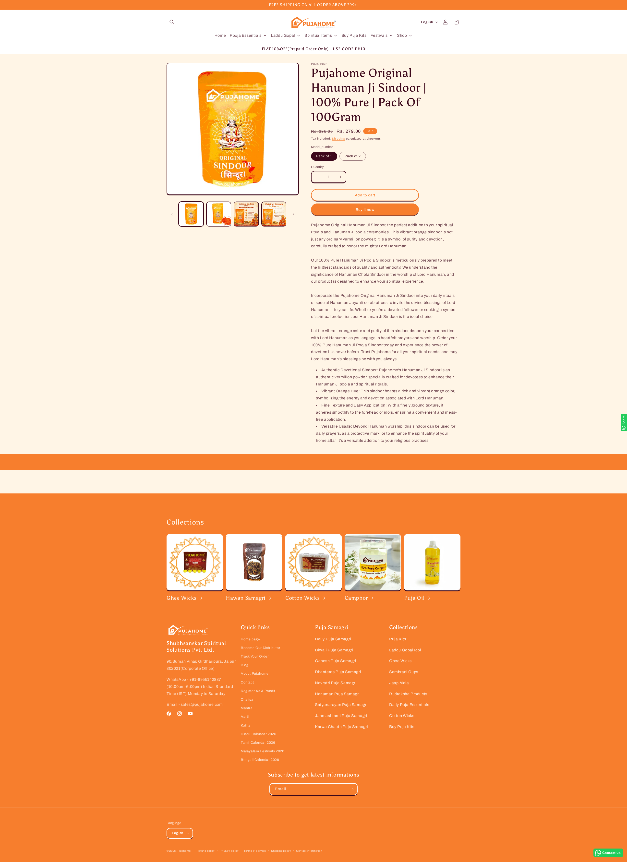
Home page (250, 639)
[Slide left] (172, 214)
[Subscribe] (351, 789)
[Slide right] (293, 214)
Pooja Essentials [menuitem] (246, 35)
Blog (244, 665)
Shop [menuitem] (402, 35)
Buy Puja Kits (401, 727)
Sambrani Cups (403, 672)
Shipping (338, 138)
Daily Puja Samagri (333, 639)
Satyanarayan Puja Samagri (341, 705)
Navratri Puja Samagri (336, 683)
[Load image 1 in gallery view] (191, 214)
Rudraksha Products (408, 694)
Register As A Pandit (258, 691)
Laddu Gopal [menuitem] (283, 35)
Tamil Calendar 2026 (258, 742)
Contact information (309, 850)
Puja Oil (414, 598)
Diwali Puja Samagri (334, 650)
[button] (172, 22)
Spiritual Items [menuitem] (318, 35)
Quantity (317, 167)
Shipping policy (281, 850)
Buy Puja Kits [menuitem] (354, 35)
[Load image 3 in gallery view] (246, 214)
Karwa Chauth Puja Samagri (341, 727)
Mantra (247, 708)
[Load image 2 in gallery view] (218, 214)
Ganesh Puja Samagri (335, 661)
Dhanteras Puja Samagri (338, 672)
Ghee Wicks (182, 598)
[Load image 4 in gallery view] (274, 214)
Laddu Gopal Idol (405, 650)
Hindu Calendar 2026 (258, 734)
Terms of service (255, 850)
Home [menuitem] (220, 35)
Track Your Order (255, 656)
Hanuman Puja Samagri (337, 694)
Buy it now (365, 210)
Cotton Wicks (302, 598)
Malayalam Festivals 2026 (262, 751)
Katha (246, 725)
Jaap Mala (399, 683)
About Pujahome (254, 673)
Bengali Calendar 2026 (260, 760)
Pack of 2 (353, 156)
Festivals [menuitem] (379, 35)
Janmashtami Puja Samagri (341, 716)
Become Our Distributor (260, 648)
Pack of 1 (324, 156)
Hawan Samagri (245, 598)
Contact (247, 682)
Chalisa (247, 699)
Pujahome (184, 850)
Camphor (356, 598)
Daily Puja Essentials (409, 705)
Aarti (245, 716)
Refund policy (206, 850)
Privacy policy (229, 850)
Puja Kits (397, 639)
